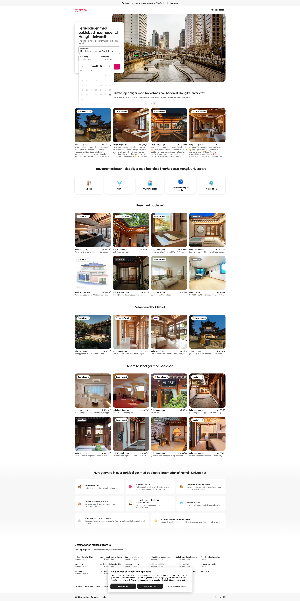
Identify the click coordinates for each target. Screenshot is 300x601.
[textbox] (88, 59)
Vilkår (105, 597)
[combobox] (99, 51)
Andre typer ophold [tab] (82, 550)
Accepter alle (123, 586)
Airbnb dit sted (217, 10)
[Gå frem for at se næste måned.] (109, 66)
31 (82, 100)
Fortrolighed (96, 597)
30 (110, 95)
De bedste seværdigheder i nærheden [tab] (108, 550)
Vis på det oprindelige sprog (167, 3)
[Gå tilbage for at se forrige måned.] (82, 66)
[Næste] (154, 103)
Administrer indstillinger (177, 586)
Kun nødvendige (150, 586)
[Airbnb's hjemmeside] (81, 10)
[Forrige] (146, 103)
